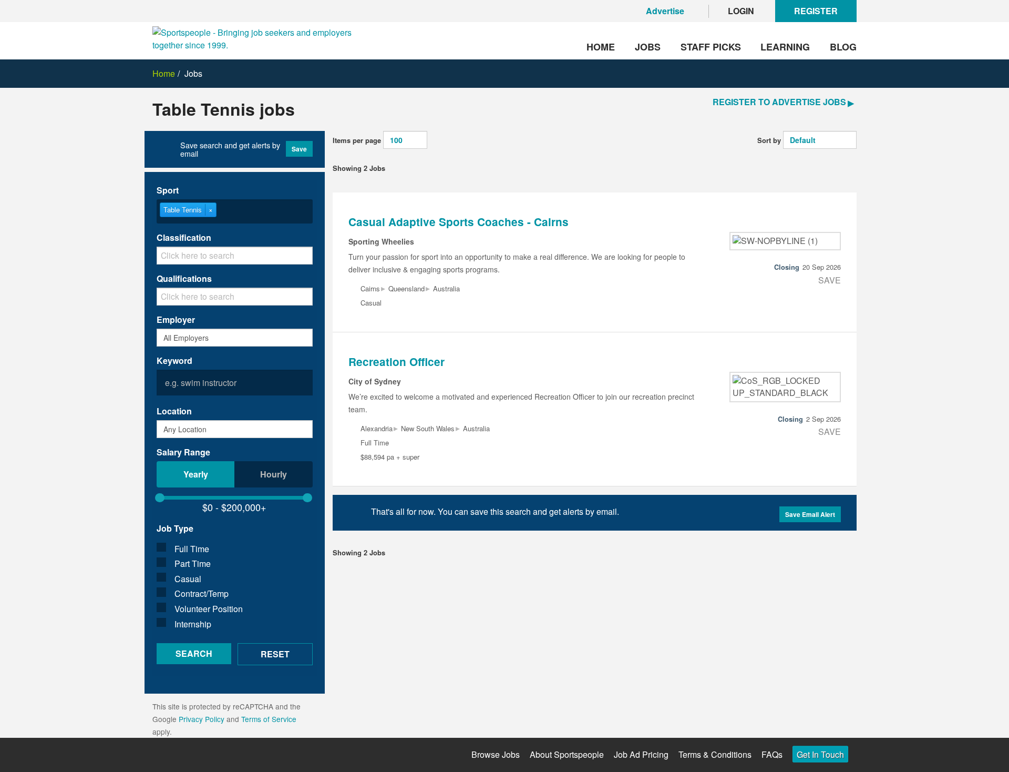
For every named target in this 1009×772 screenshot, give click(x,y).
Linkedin (245, 754)
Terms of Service (268, 719)
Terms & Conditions (714, 754)
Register (816, 11)
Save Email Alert (810, 514)
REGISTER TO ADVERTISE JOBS (779, 102)
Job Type (175, 528)
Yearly (195, 474)
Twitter (187, 753)
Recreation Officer (396, 361)
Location (174, 411)
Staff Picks (711, 47)
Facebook (159, 754)
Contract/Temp (201, 593)
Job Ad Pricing (641, 754)
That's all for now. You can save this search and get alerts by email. (495, 511)
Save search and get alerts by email (230, 149)
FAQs (772, 754)
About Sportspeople (567, 754)
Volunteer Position (208, 609)
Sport (168, 190)
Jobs (648, 47)
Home (600, 47)
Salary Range (183, 452)
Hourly (273, 474)
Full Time (191, 549)
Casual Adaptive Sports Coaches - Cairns (458, 221)
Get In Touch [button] (820, 754)
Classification (184, 237)
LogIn (741, 11)
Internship (192, 624)
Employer (176, 319)
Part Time (192, 563)
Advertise (665, 11)
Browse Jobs (495, 754)
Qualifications (184, 278)
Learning (785, 47)
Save (299, 149)
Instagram (216, 754)
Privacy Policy (201, 719)
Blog (843, 47)
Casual (187, 579)
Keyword (174, 360)
